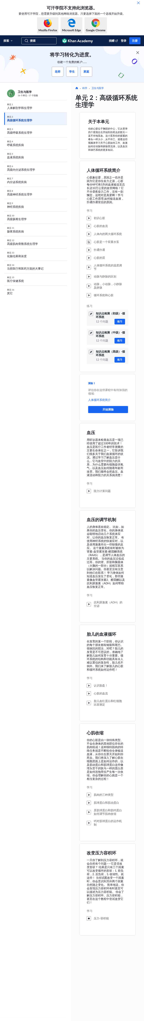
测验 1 (91, 383)
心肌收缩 (95, 733)
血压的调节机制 (101, 520)
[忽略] (138, 3)
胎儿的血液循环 (101, 634)
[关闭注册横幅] (137, 52)
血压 (91, 433)
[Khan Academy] (77, 40)
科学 (84, 88)
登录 (123, 40)
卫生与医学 (97, 88)
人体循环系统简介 (103, 170)
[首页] (76, 88)
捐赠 (111, 40)
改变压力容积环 (101, 853)
